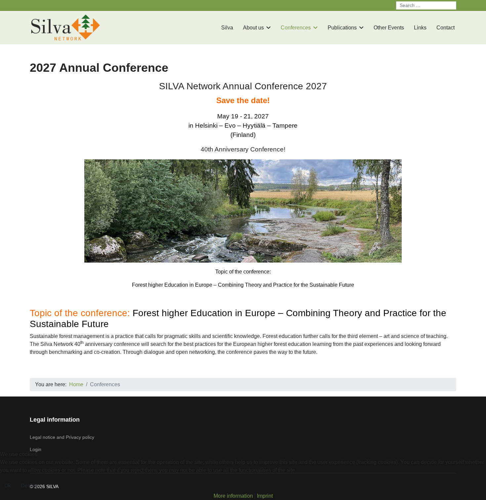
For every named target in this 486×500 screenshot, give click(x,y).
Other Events (389, 27)
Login (35, 449)
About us (253, 27)
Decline (30, 485)
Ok (7, 485)
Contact (445, 27)
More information (233, 496)
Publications (342, 27)
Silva (227, 27)
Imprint (265, 496)
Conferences (296, 27)
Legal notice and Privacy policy (62, 437)
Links (420, 27)
